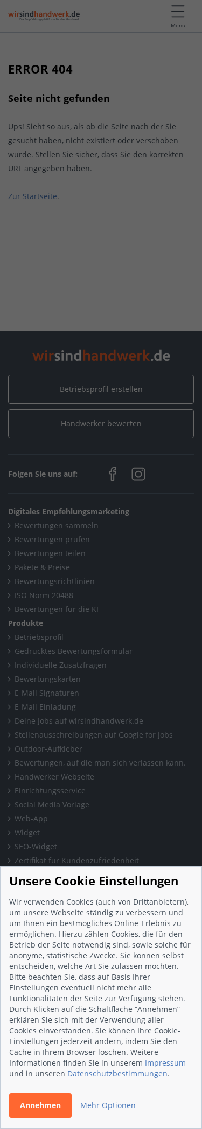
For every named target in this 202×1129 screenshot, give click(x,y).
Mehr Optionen (108, 1105)
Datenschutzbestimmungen (117, 1073)
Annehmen (40, 1105)
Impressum (165, 1063)
